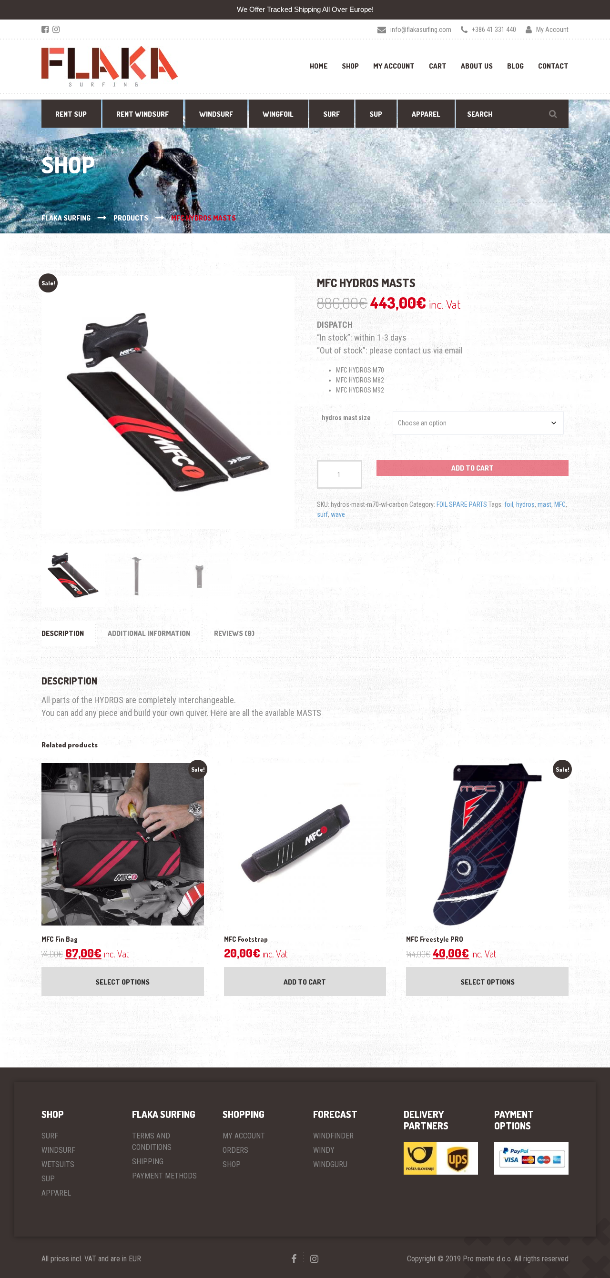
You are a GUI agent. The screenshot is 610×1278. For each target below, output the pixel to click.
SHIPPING (147, 1161)
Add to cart (472, 468)
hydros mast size (346, 418)
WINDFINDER (333, 1135)
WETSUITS (57, 1164)
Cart (438, 65)
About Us (477, 65)
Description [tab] (62, 633)
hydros (525, 504)
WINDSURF (58, 1150)
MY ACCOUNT (244, 1135)
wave (338, 514)
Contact (553, 65)
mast (544, 504)
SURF (49, 1135)
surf (322, 514)
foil (508, 504)
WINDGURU (330, 1164)
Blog (515, 65)
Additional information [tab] (149, 633)
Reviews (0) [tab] (234, 633)
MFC (560, 504)
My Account (394, 65)
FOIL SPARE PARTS (462, 504)
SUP (48, 1178)
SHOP (232, 1164)
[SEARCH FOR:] (512, 114)
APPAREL (56, 1192)
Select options (122, 981)
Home (318, 65)
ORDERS (235, 1150)
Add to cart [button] (305, 981)
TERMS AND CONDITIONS (152, 1141)
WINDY (324, 1150)
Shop (350, 65)
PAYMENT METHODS (164, 1175)
